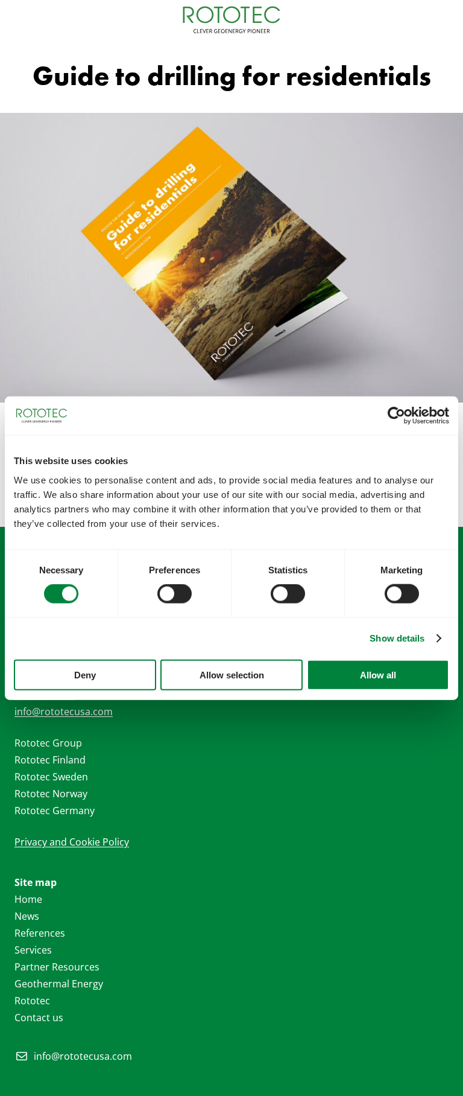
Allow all (378, 674)
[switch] (174, 594)
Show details (397, 638)
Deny (85, 674)
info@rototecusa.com (63, 711)
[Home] (231, 19)
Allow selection (232, 674)
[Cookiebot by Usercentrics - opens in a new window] (396, 416)
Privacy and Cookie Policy (71, 842)
